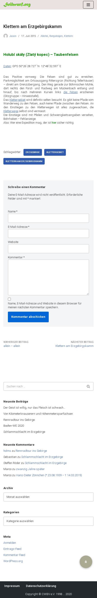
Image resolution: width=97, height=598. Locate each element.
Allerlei (44, 36)
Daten (7, 66)
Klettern (68, 36)
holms (7, 450)
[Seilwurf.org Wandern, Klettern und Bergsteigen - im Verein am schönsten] (16, 4)
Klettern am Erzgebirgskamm (24, 161)
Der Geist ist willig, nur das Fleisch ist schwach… (34, 407)
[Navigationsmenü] (88, 5)
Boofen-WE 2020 (13, 425)
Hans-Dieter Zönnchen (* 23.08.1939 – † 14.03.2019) (49, 475)
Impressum (12, 586)
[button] (86, 562)
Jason (12, 36)
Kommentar (16, 257)
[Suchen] (88, 386)
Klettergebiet (17, 99)
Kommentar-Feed (14, 555)
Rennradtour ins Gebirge (19, 419)
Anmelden (9, 542)
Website (13, 242)
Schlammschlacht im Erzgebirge (24, 431)
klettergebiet (55, 152)
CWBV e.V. (48, 594)
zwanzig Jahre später (30, 469)
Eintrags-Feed (12, 549)
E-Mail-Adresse (18, 226)
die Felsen (70, 92)
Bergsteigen (56, 36)
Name (12, 211)
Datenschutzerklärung (41, 586)
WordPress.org (13, 561)
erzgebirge (33, 152)
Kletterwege (10, 111)
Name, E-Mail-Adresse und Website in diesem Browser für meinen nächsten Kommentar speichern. (45, 305)
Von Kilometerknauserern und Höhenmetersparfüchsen (38, 413)
